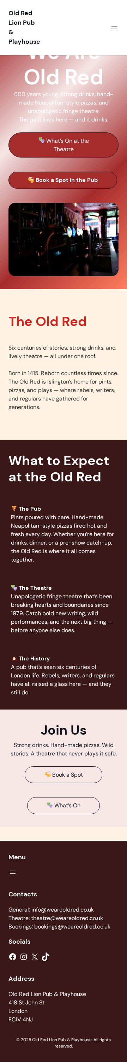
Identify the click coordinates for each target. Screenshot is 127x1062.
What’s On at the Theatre (67, 145)
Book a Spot (67, 774)
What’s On (66, 805)
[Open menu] (114, 27)
